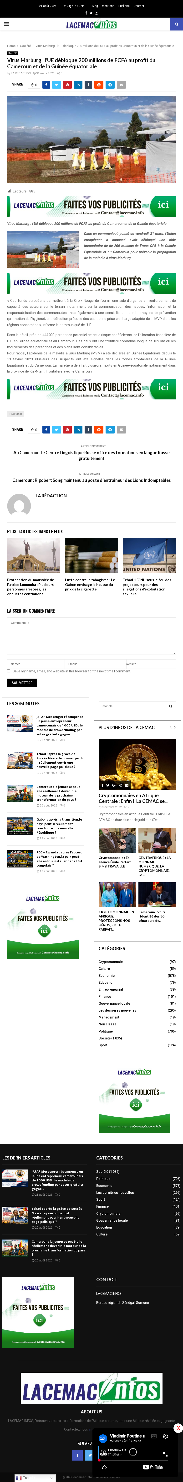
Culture (104, 969)
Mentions (108, 6)
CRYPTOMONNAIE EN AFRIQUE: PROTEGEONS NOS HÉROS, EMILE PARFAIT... (116, 920)
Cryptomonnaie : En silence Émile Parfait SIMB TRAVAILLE (115, 862)
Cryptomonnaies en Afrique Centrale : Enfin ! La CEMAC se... (133, 798)
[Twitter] (90, 1455)
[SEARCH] (171, 706)
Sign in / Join (76, 6)
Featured (16, 414)
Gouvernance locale (114, 1003)
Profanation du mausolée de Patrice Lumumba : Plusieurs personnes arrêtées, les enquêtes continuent (30, 587)
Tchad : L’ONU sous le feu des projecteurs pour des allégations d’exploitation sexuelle (147, 587)
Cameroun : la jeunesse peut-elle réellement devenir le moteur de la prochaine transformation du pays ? (58, 793)
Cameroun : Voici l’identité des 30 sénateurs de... (151, 916)
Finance (105, 996)
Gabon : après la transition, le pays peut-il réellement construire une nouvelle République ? (59, 826)
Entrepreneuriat (111, 989)
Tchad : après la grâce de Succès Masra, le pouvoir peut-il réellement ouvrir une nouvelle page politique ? (59, 760)
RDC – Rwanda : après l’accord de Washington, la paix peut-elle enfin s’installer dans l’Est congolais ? (59, 859)
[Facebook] (77, 1455)
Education (106, 982)
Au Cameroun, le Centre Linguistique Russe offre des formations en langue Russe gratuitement (91, 455)
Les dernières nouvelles (117, 1010)
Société (12, 53)
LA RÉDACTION (21, 73)
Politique (106, 1031)
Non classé (107, 1024)
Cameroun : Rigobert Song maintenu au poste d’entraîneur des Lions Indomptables (91, 480)
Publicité (124, 6)
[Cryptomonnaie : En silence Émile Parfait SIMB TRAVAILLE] (117, 840)
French (28, 1478)
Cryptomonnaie (111, 962)
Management (109, 1017)
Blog (95, 6)
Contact (139, 6)
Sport (103, 1045)
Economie (107, 976)
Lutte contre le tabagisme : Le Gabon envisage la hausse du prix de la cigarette (90, 584)
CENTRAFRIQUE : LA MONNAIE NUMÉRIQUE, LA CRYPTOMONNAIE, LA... (154, 866)
